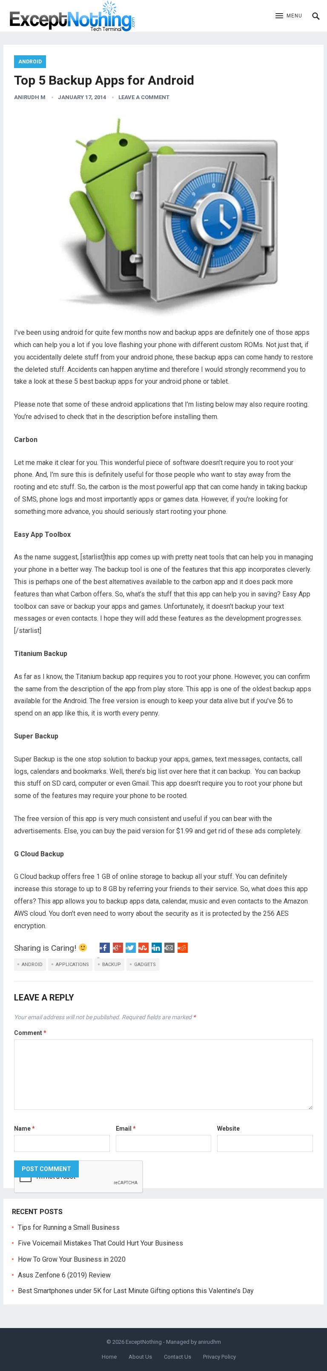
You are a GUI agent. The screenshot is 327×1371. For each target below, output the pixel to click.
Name (24, 1128)
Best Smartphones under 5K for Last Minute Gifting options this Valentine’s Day (136, 1291)
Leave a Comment (143, 97)
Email (126, 1128)
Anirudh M (30, 97)
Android (30, 62)
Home (109, 1357)
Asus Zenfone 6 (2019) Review (64, 1275)
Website (228, 1128)
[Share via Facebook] (105, 950)
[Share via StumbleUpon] (143, 950)
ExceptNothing (144, 1342)
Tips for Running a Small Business (69, 1227)
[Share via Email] (169, 950)
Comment (30, 1032)
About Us (140, 1357)
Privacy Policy (219, 1357)
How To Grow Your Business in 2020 (72, 1259)
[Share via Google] (118, 950)
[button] (288, 16)
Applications (72, 964)
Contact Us (177, 1357)
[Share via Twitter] (131, 950)
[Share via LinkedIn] (157, 950)
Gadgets (145, 964)
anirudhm (209, 1342)
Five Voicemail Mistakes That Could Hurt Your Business (100, 1243)
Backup (111, 964)
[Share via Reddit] (183, 950)
